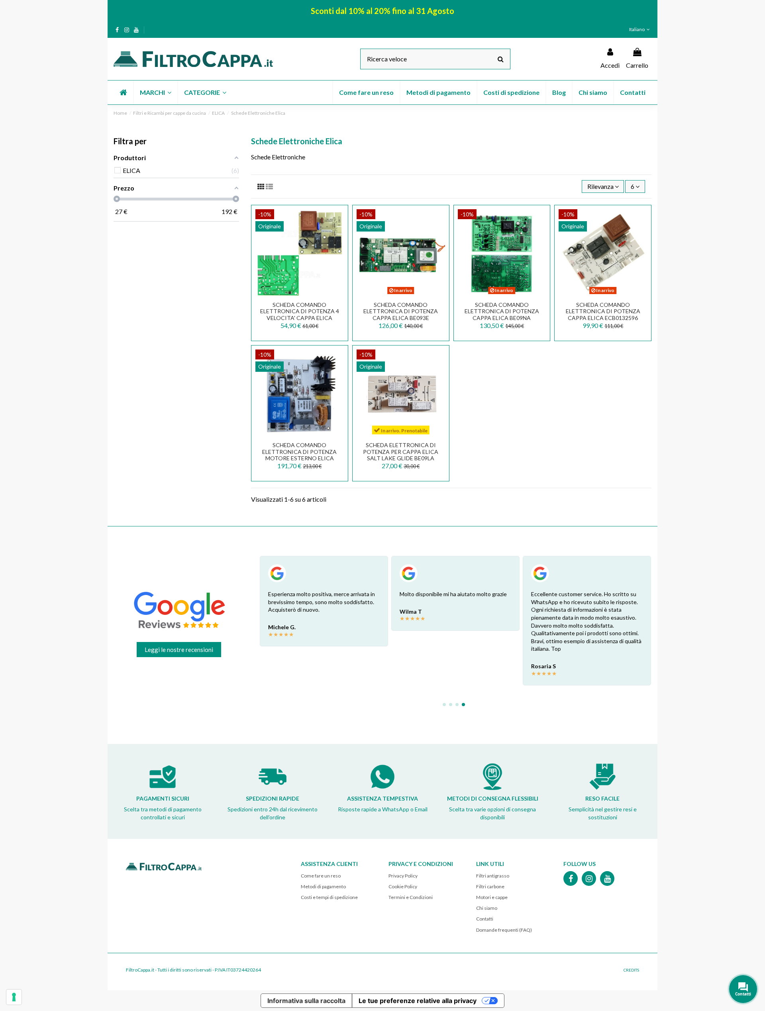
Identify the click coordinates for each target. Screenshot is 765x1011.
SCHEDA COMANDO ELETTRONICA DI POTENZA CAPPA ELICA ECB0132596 (603, 311)
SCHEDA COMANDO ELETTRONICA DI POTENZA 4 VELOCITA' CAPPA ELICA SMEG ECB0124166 (299, 314)
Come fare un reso (321, 876)
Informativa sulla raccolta (306, 1001)
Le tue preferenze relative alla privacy (418, 1001)
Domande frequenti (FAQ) (504, 930)
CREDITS (631, 970)
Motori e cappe (492, 897)
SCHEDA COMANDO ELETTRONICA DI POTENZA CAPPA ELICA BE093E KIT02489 (400, 314)
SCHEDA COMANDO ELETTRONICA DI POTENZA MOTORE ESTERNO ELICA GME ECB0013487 (299, 455)
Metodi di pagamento (323, 886)
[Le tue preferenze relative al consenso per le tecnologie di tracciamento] (14, 997)
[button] (155, 92)
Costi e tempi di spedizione (329, 897)
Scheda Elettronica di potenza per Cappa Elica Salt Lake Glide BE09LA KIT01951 (400, 455)
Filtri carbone (490, 886)
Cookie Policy (402, 886)
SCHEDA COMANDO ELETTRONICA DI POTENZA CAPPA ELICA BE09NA (502, 311)
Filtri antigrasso (492, 876)
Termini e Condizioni (410, 897)
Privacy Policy (403, 876)
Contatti (484, 919)
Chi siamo (486, 908)
